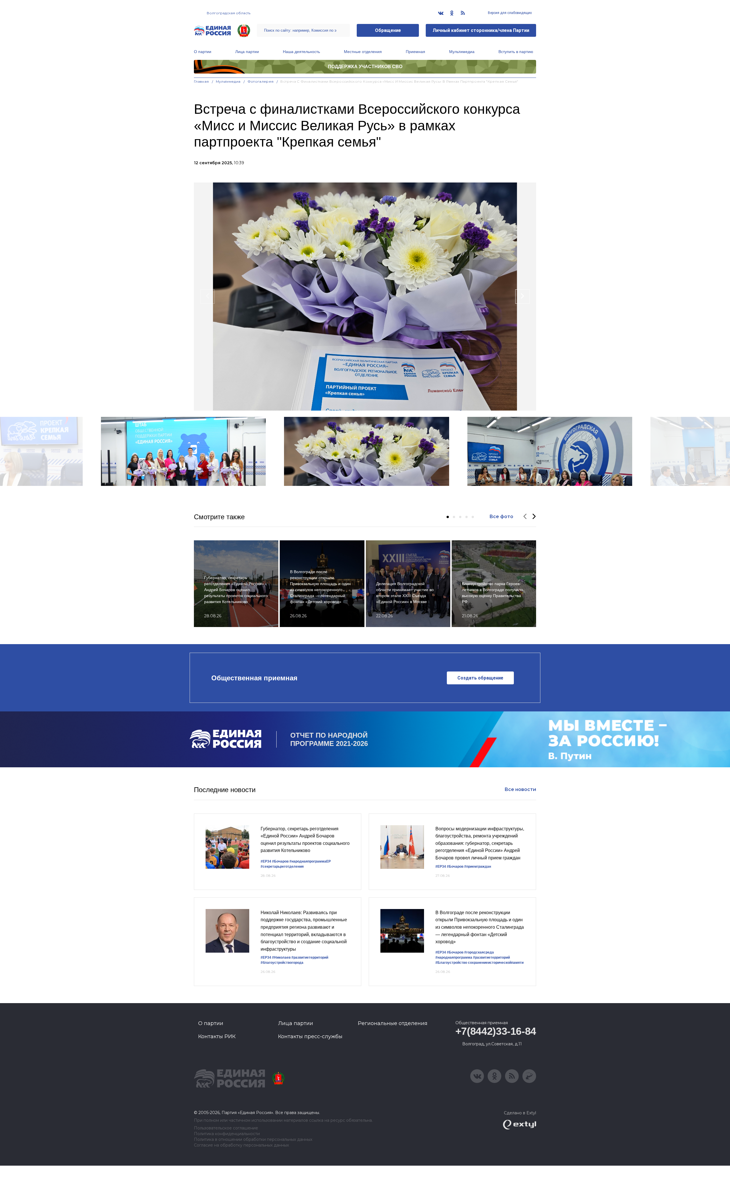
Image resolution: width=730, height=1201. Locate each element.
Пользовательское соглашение (226, 1128)
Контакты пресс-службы (310, 1036)
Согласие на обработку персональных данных (241, 1145)
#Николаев (281, 957)
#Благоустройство (451, 963)
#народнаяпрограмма (453, 957)
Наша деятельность (301, 51)
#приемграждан (477, 867)
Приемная (415, 51)
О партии (202, 51)
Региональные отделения (392, 1023)
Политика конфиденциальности (227, 1133)
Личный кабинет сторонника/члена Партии (481, 30)
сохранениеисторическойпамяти (496, 963)
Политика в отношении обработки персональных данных (253, 1139)
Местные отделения (363, 51)
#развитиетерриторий (309, 957)
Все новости (520, 789)
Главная (201, 81)
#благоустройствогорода (282, 963)
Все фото (501, 516)
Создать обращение (480, 678)
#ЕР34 (266, 861)
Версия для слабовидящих (509, 13)
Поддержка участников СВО (365, 66)
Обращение (388, 30)
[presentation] (207, 296)
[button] (448, 517)
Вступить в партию (515, 51)
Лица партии (247, 51)
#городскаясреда (479, 952)
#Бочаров (280, 861)
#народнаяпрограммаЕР (310, 861)
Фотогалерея (261, 81)
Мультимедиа (461, 51)
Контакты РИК (217, 1036)
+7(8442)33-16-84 (495, 1031)
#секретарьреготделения (282, 867)
